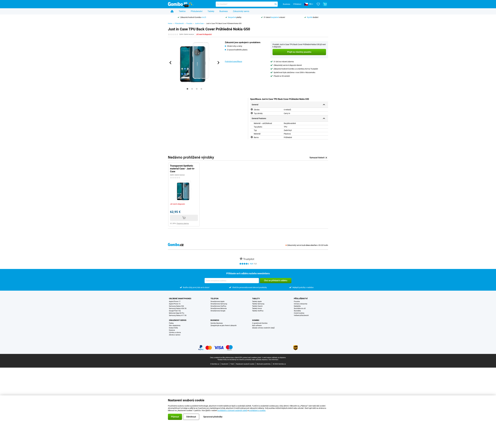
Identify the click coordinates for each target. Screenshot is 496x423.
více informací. (273, 360)
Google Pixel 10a (175, 311)
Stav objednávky (174, 325)
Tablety (211, 11)
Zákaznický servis (241, 11)
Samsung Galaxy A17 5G (177, 315)
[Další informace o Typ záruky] (252, 113)
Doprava (172, 330)
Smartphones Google (218, 311)
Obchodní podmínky (264, 364)
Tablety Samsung (258, 304)
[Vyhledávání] (276, 4)
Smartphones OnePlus (218, 306)
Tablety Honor (257, 308)
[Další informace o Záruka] (252, 109)
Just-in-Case (199, 23)
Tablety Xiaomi (257, 306)
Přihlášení (297, 4)
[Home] (172, 11)
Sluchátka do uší (300, 308)
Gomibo (255, 320)
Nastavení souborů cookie (245, 364)
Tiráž (232, 364)
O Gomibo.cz (214, 364)
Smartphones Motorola (219, 308)
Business (223, 11)
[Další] (218, 62)
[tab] (187, 89)
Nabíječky (297, 306)
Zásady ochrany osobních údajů (263, 328)
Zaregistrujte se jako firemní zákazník (224, 325)
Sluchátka (297, 311)
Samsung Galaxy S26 (176, 306)
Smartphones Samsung (219, 304)
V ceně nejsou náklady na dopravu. (274, 357)
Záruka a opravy (174, 335)
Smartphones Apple (217, 301)
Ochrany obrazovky (300, 304)
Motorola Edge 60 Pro (176, 313)
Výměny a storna (175, 332)
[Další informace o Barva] (252, 137)
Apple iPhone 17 (174, 301)
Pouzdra (189, 23)
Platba (171, 323)
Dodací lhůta (173, 328)
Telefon (182, 11)
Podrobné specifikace (233, 61)
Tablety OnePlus (257, 311)
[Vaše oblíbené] (318, 4)
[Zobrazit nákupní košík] (325, 4)
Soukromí (224, 364)
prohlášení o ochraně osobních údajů (232, 410)
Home (170, 23)
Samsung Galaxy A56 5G (177, 308)
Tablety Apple (257, 301)
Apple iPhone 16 (174, 304)
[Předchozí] (170, 62)
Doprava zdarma (183, 223)
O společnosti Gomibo (260, 323)
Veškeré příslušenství (301, 315)
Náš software (257, 325)
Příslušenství (196, 11)
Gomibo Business (217, 323)
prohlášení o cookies (257, 410)
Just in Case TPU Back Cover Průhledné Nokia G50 (224, 23)
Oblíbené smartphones (180, 298)
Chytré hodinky (299, 313)
